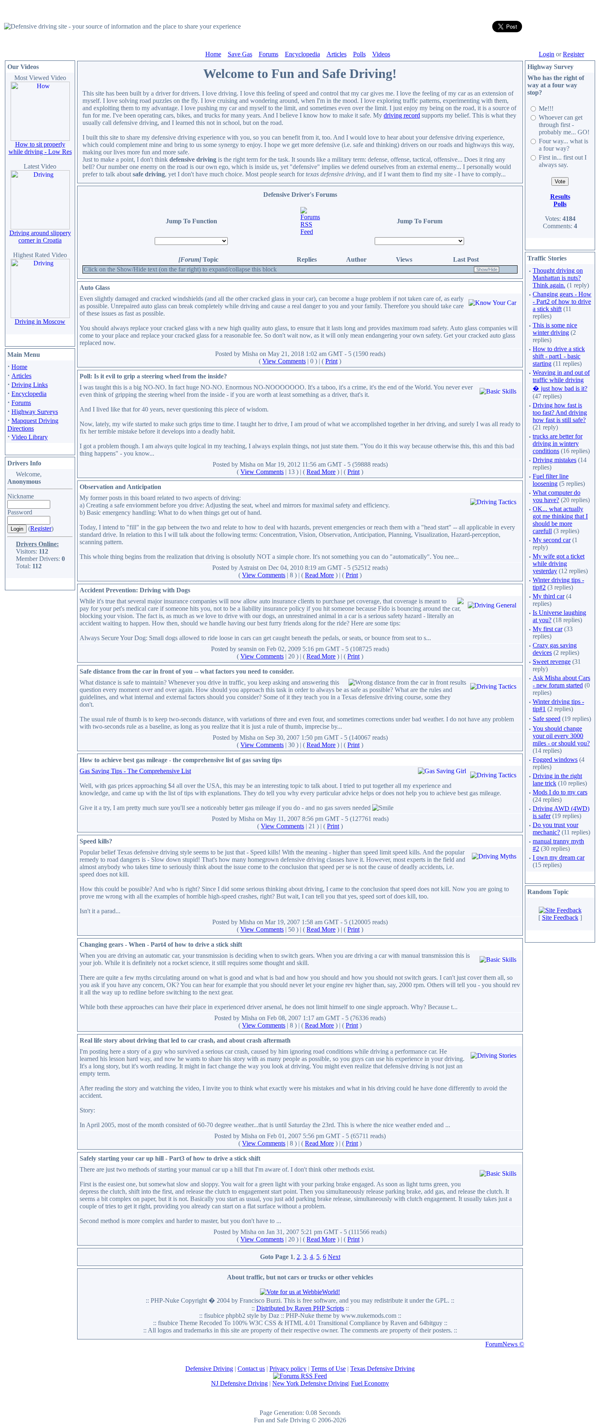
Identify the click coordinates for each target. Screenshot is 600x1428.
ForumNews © (504, 1344)
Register (573, 54)
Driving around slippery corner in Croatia (40, 236)
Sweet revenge (552, 661)
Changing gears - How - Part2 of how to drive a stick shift (562, 301)
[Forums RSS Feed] (310, 231)
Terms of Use (328, 1368)
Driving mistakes (554, 459)
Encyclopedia (302, 54)
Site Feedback (560, 917)
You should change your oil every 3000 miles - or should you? (561, 736)
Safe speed (546, 718)
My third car (548, 596)
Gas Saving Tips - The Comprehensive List (135, 770)
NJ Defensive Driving (239, 1383)
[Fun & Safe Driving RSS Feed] (300, 1375)
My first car (547, 628)
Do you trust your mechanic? (555, 828)
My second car (552, 539)
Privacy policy (288, 1368)
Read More (321, 471)
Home (213, 54)
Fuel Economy (370, 1383)
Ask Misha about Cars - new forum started (561, 681)
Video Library (29, 437)
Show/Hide (487, 269)
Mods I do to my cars (560, 792)
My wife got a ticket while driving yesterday (558, 563)
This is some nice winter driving (555, 329)
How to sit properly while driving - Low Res (40, 148)
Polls (359, 54)
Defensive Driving (209, 1368)
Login (546, 54)
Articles (337, 54)
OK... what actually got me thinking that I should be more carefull (560, 519)
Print (331, 361)
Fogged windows (555, 759)
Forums (268, 54)
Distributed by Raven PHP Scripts (300, 1308)
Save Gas (240, 54)
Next (334, 1256)
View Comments (284, 361)
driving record (402, 115)
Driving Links (29, 384)
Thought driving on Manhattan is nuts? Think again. (558, 278)
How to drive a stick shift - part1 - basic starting (559, 356)
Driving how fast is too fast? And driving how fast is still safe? (560, 412)
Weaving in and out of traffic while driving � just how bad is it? (561, 380)
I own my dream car (558, 857)
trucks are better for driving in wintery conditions (557, 443)
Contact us (251, 1368)
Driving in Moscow (40, 321)
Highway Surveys (34, 411)
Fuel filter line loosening (551, 480)
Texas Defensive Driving (382, 1368)
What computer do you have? (556, 496)
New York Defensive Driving (310, 1383)
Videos (381, 54)
